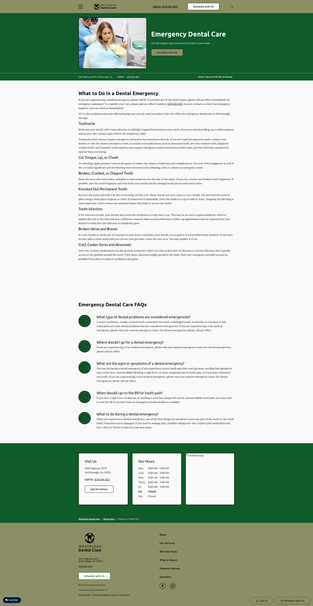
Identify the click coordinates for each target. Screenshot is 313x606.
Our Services (167, 543)
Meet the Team (168, 551)
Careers (114, 595)
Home (163, 534)
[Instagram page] (173, 586)
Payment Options (170, 568)
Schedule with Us (203, 6)
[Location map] (210, 479)
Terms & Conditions (101, 595)
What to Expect (168, 559)
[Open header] (81, 6)
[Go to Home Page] (105, 6)
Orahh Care (124, 595)
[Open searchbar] (232, 6)
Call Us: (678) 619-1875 (165, 6)
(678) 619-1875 (133, 77)
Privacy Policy (84, 595)
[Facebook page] (163, 586)
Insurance (165, 576)
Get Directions (99, 489)
